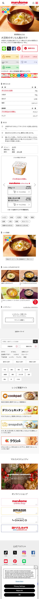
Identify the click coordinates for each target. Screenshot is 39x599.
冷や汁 (3, 352)
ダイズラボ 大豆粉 (7, 90)
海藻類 (5, 374)
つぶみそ (16, 354)
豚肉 (12, 369)
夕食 (10, 221)
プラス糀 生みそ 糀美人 (9, 112)
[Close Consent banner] (35, 567)
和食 (25, 217)
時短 (25, 357)
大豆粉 (19, 217)
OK (19, 595)
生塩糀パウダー (6, 354)
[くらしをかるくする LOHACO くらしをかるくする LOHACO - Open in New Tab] (19, 519)
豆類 (29, 374)
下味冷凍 (4, 357)
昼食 (3, 221)
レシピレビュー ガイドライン (30, 307)
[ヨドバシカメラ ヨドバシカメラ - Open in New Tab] (19, 528)
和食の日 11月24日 (22, 225)
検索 (3, 3)
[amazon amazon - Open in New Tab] (19, 510)
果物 (5, 379)
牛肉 (5, 369)
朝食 (32, 217)
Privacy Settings (19, 586)
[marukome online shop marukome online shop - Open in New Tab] (19, 502)
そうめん (13, 352)
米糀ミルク (25, 352)
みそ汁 (14, 147)
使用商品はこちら (19, 34)
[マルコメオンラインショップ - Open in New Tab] (19, 181)
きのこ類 (19, 152)
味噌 (11, 217)
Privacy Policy (19, 581)
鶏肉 (19, 369)
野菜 (13, 152)
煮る (13, 149)
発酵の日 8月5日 (7, 225)
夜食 (16, 221)
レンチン (11, 357)
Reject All (19, 590)
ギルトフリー (25, 221)
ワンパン (18, 357)
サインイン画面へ (19, 320)
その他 (18, 379)
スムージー (25, 354)
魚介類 (26, 369)
